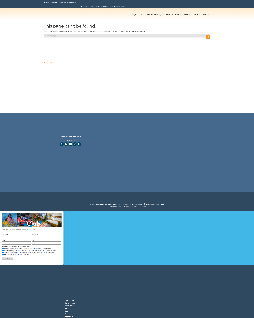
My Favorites (104, 6)
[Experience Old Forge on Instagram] (75, 144)
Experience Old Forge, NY (105, 204)
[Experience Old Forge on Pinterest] (79, 144)
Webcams (54, 2)
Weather (47, 2)
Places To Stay (69, 303)
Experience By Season (89, 6)
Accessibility (150, 204)
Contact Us (64, 137)
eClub (123, 6)
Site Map (160, 204)
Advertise (117, 6)
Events (66, 308)
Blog (111, 6)
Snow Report (71, 2)
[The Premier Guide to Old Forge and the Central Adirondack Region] (114, 298)
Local (66, 311)
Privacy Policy (136, 204)
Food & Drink (69, 306)
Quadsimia (113, 206)
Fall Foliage (62, 2)
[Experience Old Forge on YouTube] (70, 144)
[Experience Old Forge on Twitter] (62, 144)
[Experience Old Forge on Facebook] (66, 144)
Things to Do (69, 300)
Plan (66, 314)
